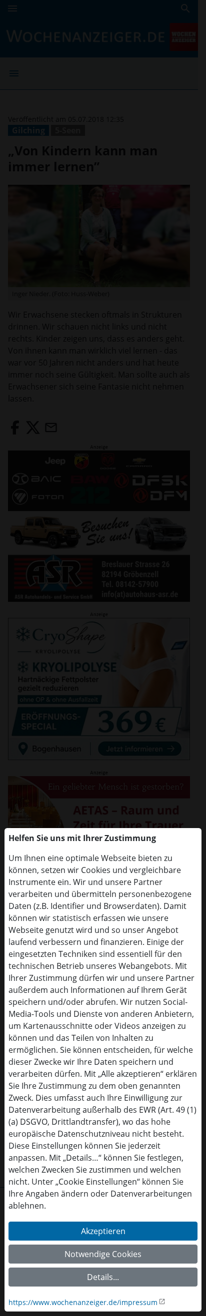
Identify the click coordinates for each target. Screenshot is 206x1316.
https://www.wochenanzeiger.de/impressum (83, 1302)
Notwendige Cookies (103, 1254)
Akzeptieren (103, 1231)
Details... (103, 1277)
